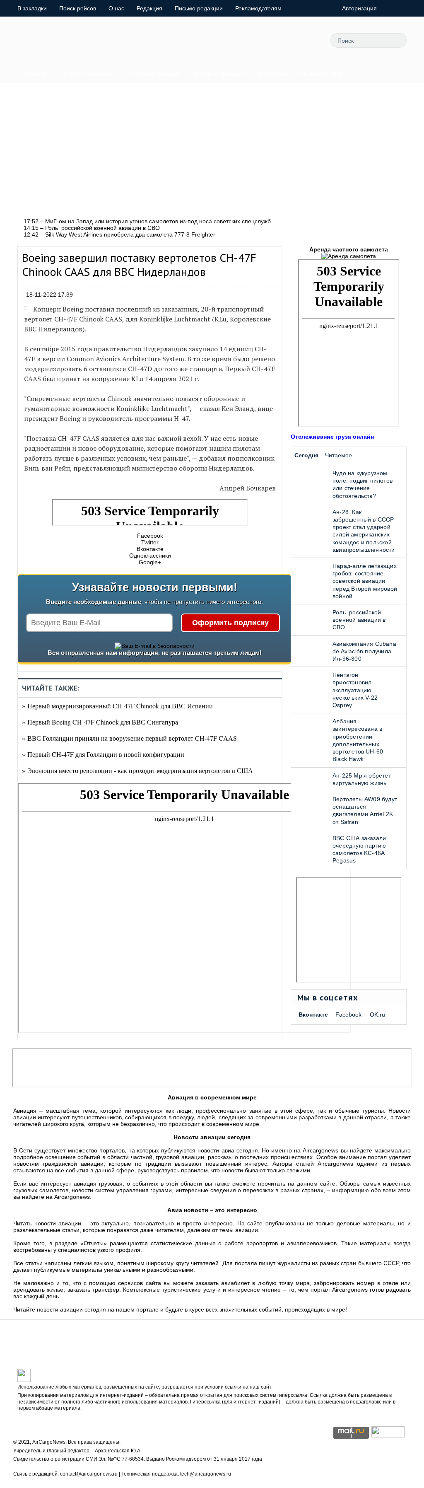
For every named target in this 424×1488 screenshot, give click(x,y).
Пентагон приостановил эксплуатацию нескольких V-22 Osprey (355, 690)
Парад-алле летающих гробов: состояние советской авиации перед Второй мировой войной (364, 581)
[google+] (289, 40)
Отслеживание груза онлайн (332, 436)
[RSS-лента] (307, 40)
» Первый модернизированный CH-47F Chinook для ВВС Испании (117, 705)
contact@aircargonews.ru (89, 1474)
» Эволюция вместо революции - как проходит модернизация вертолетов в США (137, 770)
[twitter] (233, 40)
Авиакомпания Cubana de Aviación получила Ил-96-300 (364, 651)
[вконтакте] (270, 40)
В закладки (32, 8)
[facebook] (252, 40)
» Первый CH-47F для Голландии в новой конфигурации (103, 754)
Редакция (149, 8)
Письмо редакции (199, 8)
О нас (116, 8)
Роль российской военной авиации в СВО (358, 619)
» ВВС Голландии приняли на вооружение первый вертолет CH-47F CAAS (129, 738)
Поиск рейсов (77, 8)
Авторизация (359, 8)
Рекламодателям (258, 8)
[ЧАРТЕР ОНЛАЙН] (388, 1435)
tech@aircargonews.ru (205, 1474)
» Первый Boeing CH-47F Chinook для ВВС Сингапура (100, 721)
